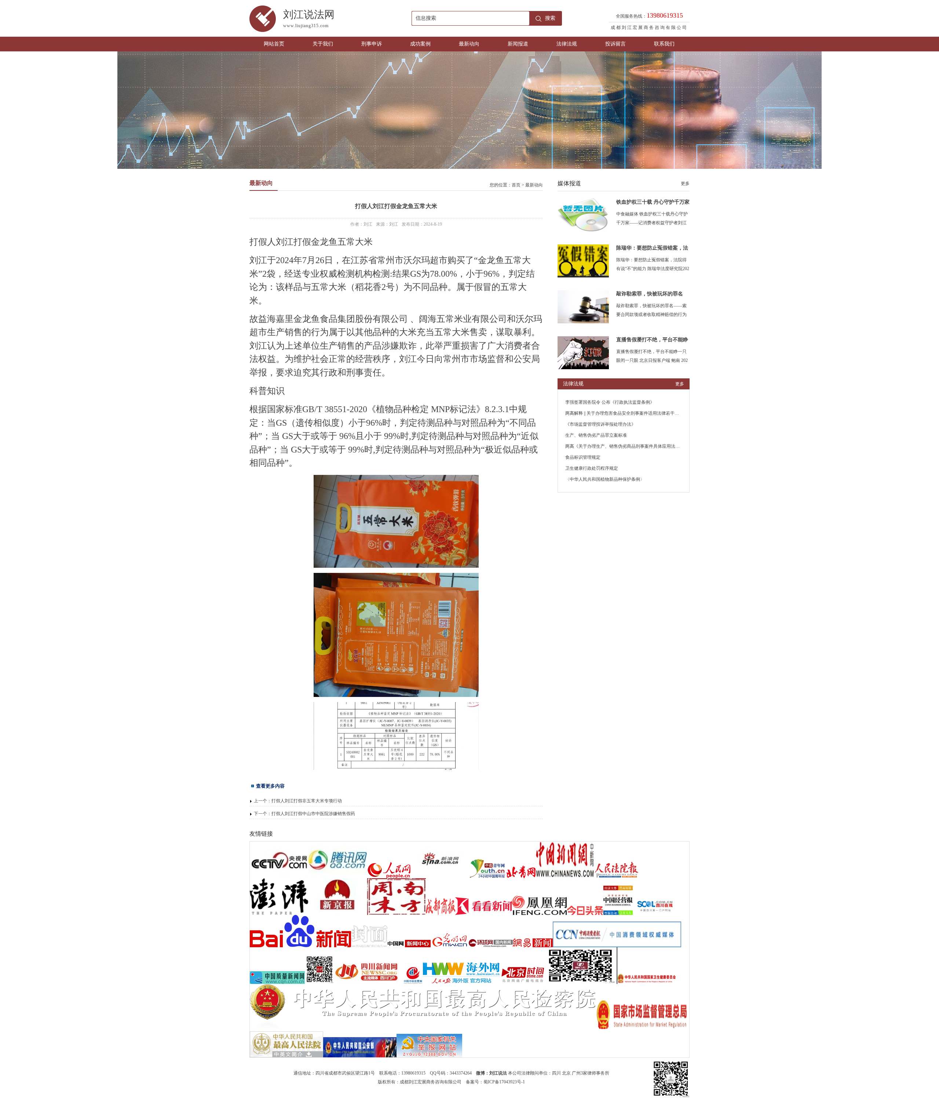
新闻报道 (518, 44)
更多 (685, 183)
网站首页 (274, 44)
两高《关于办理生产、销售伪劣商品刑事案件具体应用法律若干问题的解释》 (640, 446)
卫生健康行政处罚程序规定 (591, 468)
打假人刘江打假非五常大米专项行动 (306, 800)
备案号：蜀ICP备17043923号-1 (495, 1081)
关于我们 (323, 44)
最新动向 (469, 44)
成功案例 (420, 44)
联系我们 (664, 44)
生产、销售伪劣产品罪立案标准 (596, 435)
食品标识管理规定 (582, 457)
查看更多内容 (270, 786)
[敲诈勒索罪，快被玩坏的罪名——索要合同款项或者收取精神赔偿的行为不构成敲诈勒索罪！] (583, 321)
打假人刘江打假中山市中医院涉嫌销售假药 (313, 813)
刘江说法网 (309, 18)
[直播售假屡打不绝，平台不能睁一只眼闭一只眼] (583, 367)
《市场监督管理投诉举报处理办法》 (600, 424)
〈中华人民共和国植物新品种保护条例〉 (604, 479)
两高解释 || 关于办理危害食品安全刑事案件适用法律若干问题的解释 (631, 413)
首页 (516, 185)
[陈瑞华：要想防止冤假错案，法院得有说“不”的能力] (583, 276)
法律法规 (566, 44)
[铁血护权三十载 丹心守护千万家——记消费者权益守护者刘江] (583, 230)
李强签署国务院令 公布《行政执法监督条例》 (609, 402)
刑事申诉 (371, 44)
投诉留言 (615, 44)
